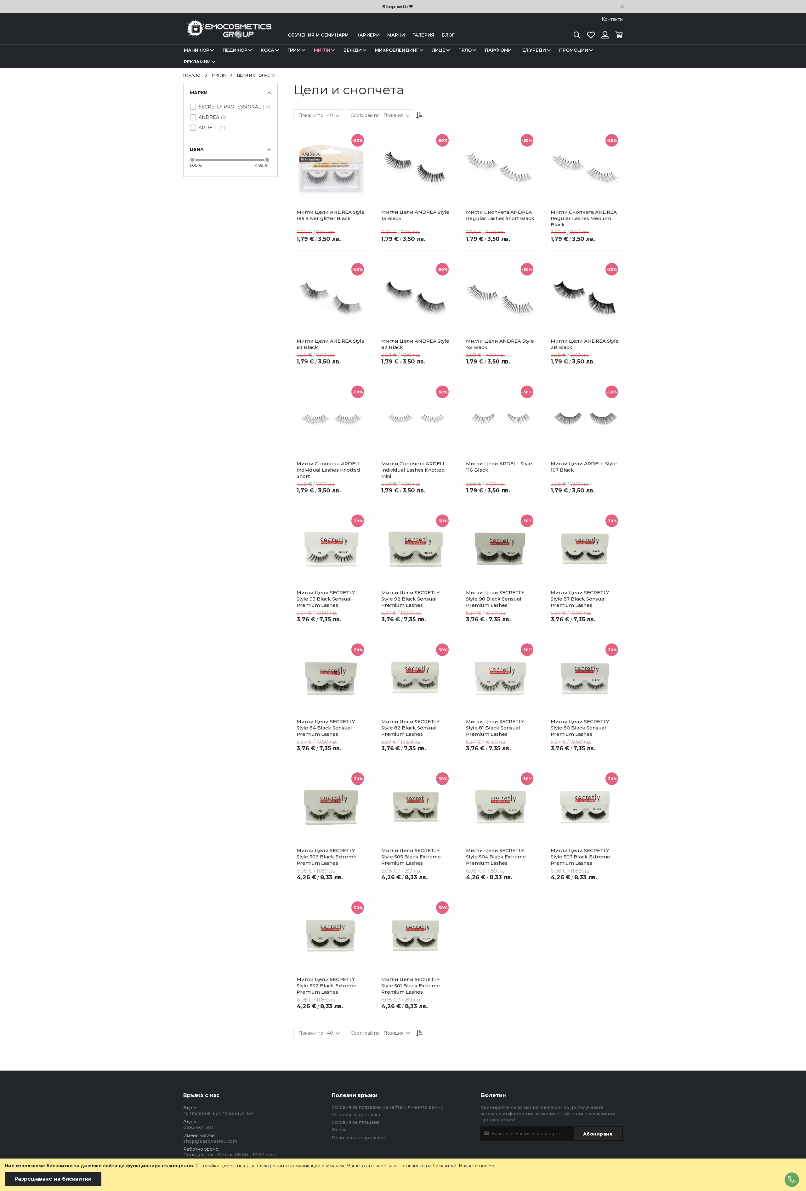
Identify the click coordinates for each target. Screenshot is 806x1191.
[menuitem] (198, 50)
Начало (192, 75)
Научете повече (477, 1166)
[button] (340, 213)
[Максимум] (267, 160)
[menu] (403, 56)
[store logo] (227, 35)
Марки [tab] (199, 93)
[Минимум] (192, 160)
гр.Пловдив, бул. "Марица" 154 (218, 1113)
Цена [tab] (197, 149)
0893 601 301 (198, 1127)
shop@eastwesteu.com (210, 1141)
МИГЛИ (219, 75)
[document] (403, 1174)
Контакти (612, 19)
